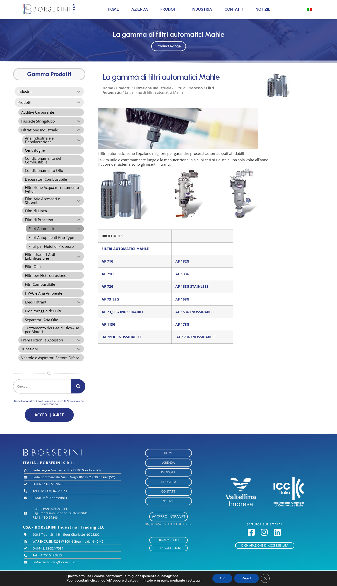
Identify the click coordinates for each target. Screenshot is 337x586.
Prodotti (169, 9)
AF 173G (182, 324)
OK (222, 578)
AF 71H (108, 274)
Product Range (169, 46)
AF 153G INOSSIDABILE (194, 312)
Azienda (139, 9)
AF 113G (108, 324)
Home (113, 9)
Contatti (234, 9)
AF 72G (107, 286)
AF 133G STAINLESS (191, 286)
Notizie (263, 9)
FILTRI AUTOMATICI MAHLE (125, 249)
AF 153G (182, 299)
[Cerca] (78, 386)
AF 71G (107, 261)
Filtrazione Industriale (152, 88)
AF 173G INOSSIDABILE (195, 337)
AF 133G (182, 274)
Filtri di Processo (188, 88)
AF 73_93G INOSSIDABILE (123, 312)
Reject (246, 578)
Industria (202, 9)
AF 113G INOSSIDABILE (122, 337)
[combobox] (42, 386)
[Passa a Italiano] (309, 9)
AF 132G (182, 261)
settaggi (194, 580)
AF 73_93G (110, 299)
